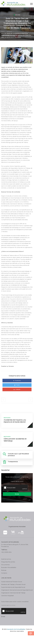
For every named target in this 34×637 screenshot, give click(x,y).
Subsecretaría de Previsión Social (11, 581)
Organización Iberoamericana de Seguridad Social (17, 590)
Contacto (4, 573)
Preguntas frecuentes (8, 562)
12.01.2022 (17, 15)
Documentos (5, 564)
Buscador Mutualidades (8, 567)
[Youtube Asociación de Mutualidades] (18, 634)
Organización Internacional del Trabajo (13, 593)
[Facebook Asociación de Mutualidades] (15, 634)
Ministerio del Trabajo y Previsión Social (13, 584)
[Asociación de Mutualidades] (13, 3)
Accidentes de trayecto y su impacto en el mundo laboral (15, 421)
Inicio (2, 31)
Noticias (9, 31)
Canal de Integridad (7, 595)
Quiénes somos (6, 559)
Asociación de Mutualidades (16, 629)
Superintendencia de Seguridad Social (13, 587)
